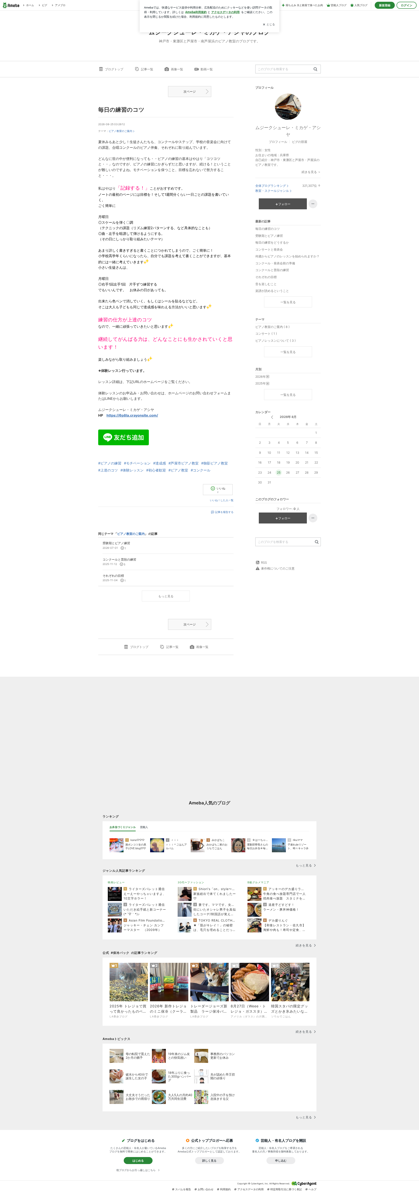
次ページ (190, 91)
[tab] (123, 827)
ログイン (406, 5)
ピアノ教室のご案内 (120, 131)
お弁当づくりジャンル (123, 827)
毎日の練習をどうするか (272, 242)
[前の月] (272, 417)
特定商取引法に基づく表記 (286, 1189)
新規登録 (384, 5)
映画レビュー (116, 882)
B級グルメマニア (258, 882)
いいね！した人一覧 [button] (222, 500)
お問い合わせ (205, 1189)
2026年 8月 (288, 417)
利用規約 (225, 1189)
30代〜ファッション (191, 882)
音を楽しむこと (266, 284)
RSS (264, 562)
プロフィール (278, 142)
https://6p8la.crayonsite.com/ (132, 415)
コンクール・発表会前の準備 (275, 263)
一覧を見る (288, 302)
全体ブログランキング (270, 185)
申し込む (281, 1160)
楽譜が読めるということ (272, 291)
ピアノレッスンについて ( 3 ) (275, 340)
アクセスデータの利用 (250, 1189)
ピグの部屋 (299, 142)
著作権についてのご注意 (278, 568)
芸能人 (144, 827)
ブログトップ (114, 69)
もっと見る (165, 596)
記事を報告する (224, 512)
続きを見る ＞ (311, 172)
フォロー (284, 204)
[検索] (315, 69)
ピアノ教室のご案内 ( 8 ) (272, 327)
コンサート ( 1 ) (266, 333)
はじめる (138, 1160)
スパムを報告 (183, 1189)
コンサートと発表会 (269, 249)
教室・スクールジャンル (272, 190)
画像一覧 (177, 69)
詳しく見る (209, 1160)
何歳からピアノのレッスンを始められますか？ (287, 256)
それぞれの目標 (266, 277)
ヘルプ (312, 1189)
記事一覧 (147, 69)
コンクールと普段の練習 (272, 270)
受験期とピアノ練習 (269, 235)
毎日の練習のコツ (121, 109)
